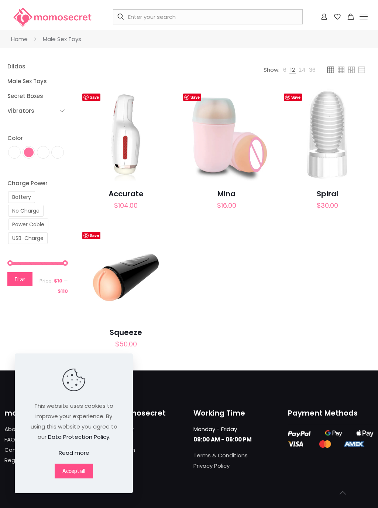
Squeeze (126, 332)
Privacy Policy (211, 466)
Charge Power (27, 183)
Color (15, 138)
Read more (74, 453)
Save (94, 97)
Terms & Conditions (220, 455)
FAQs (11, 439)
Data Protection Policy (78, 437)
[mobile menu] (363, 16)
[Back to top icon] (342, 493)
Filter (20, 279)
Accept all (73, 471)
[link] (284, 70)
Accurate (126, 194)
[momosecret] (52, 16)
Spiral (327, 194)
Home (19, 39)
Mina (226, 194)
